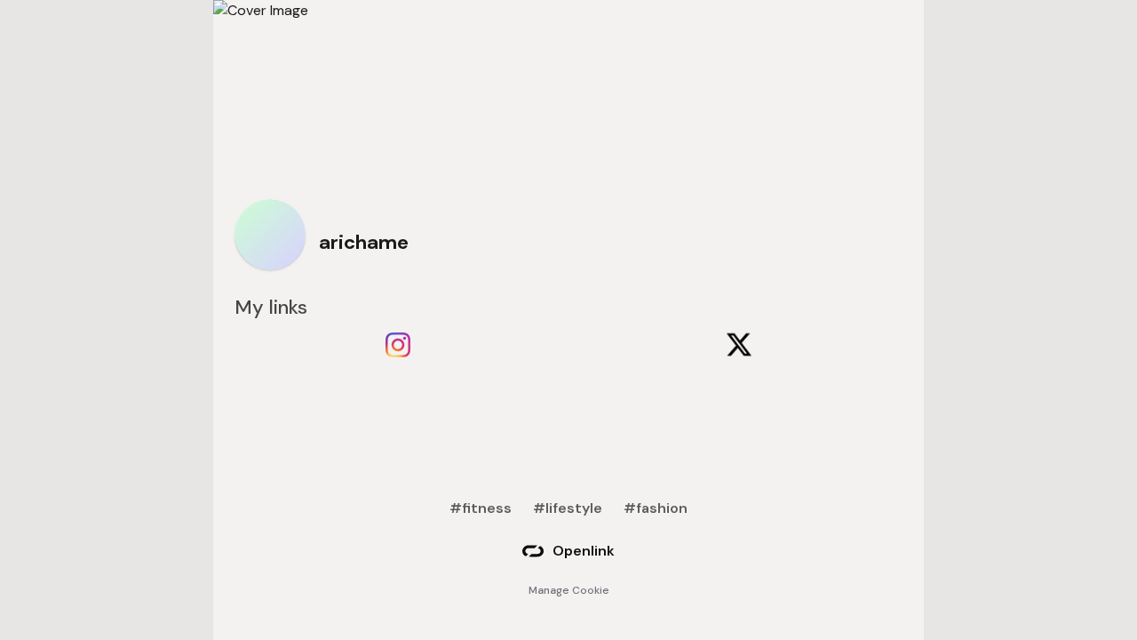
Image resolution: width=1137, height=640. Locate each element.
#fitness (480, 508)
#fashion (656, 508)
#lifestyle (567, 508)
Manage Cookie (569, 590)
